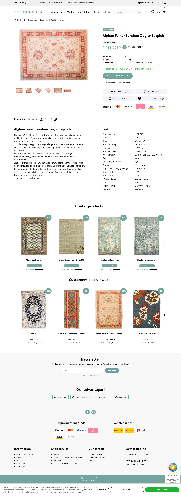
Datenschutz (20, 463)
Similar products (89, 206)
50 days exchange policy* (84, 397)
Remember (110, 83)
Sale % (92, 460)
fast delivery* (122, 397)
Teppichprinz (20, 20)
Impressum (20, 466)
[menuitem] (56, 12)
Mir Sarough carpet (34, 260)
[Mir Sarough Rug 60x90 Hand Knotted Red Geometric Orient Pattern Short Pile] (34, 236)
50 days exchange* (120, 98)
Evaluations (35, 119)
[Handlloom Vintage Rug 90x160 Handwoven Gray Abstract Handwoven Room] (109, 236)
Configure (102, 490)
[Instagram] (93, 412)
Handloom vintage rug (109, 260)
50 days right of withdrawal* (83, 2)
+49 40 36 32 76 (135, 460)
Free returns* (153, 91)
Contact (56, 454)
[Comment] (135, 39)
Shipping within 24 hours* (51, 2)
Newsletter (19, 457)
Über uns (19, 460)
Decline (127, 490)
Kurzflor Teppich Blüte (146, 333)
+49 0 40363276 (156, 3)
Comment (125, 83)
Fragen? (50, 119)
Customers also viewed (89, 279)
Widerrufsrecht (59, 460)
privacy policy (94, 375)
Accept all (162, 490)
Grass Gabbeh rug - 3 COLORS (71, 260)
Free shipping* (120, 91)
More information (74, 492)
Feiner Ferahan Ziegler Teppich (109, 333)
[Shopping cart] (164, 11)
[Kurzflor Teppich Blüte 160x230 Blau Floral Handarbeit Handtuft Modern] (146, 309)
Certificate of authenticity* (152, 98)
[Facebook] (87, 412)
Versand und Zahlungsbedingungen (67, 457)
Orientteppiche (96, 454)
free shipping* (62, 397)
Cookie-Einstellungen (24, 454)
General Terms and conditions (65, 463)
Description (19, 119)
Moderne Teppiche (97, 457)
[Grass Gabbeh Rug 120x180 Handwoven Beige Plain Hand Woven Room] (71, 236)
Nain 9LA (34, 333)
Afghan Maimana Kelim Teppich (71, 333)
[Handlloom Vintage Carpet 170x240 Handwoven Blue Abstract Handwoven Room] (146, 236)
